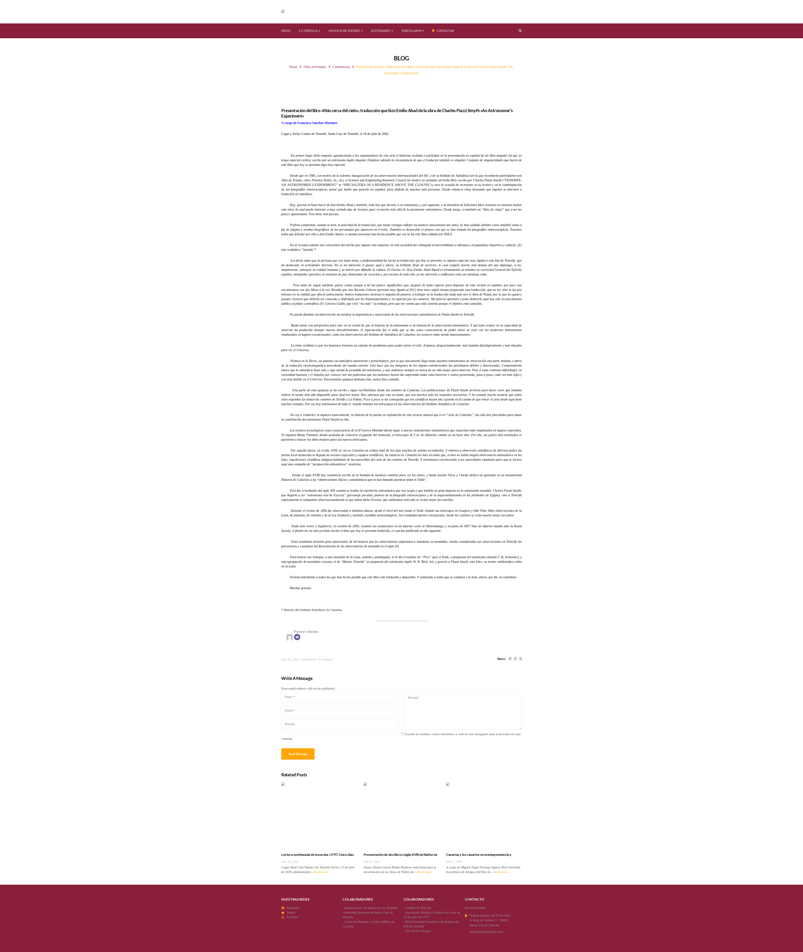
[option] (319, 828)
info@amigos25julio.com (486, 931)
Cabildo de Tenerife (418, 908)
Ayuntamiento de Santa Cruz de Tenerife (370, 908)
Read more (321, 872)
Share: (501, 658)
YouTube (292, 917)
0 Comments (325, 659)
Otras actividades (315, 67)
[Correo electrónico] (297, 637)
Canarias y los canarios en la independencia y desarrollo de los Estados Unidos (478, 856)
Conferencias (341, 67)
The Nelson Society (418, 931)
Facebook (292, 908)
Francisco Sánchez (306, 631)
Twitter (290, 912)
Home (293, 67)
